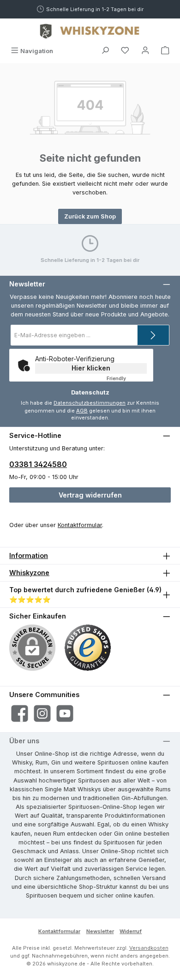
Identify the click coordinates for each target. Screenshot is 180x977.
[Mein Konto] (145, 51)
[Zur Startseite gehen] (90, 31)
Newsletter (100, 931)
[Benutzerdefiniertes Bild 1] (88, 648)
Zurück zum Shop (90, 216)
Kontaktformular (80, 525)
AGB (82, 410)
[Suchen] (105, 51)
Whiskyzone (29, 572)
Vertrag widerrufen (90, 495)
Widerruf (131, 931)
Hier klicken (91, 368)
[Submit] (153, 335)
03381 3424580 (38, 464)
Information (28, 555)
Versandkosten (148, 948)
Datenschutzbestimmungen (90, 403)
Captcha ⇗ (128, 378)
